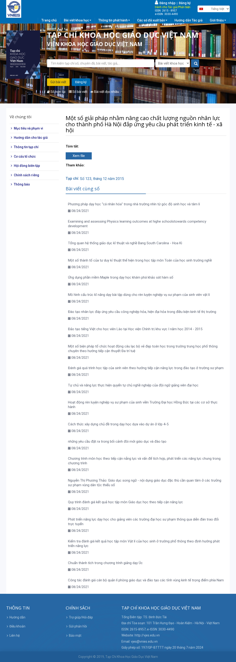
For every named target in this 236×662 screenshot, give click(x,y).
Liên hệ (14, 635)
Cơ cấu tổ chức (25, 156)
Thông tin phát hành (113, 20)
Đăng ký (185, 3)
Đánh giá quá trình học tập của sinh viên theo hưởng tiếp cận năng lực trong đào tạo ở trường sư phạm (146, 368)
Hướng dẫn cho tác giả (31, 137)
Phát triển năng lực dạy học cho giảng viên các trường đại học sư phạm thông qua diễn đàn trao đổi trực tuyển (143, 521)
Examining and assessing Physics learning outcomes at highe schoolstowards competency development (137, 223)
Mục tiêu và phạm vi (28, 128)
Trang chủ (49, 20)
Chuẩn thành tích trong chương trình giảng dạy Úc (105, 563)
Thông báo (22, 184)
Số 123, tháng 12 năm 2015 (102, 179)
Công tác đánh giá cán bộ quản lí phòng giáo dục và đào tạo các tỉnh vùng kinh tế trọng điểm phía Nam (146, 580)
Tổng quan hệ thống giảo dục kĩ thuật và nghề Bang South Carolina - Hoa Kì (125, 243)
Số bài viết (79, 92)
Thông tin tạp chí (26, 147)
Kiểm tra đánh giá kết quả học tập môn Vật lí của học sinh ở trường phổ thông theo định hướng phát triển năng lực (144, 543)
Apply (195, 63)
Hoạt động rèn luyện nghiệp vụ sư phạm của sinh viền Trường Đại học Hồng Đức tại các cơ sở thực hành (143, 404)
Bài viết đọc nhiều (106, 92)
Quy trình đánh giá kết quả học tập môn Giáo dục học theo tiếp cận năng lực (125, 502)
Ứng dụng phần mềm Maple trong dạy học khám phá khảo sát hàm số (120, 277)
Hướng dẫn (17, 617)
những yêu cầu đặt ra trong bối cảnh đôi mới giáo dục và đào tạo (117, 441)
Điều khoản (17, 626)
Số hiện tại (57, 92)
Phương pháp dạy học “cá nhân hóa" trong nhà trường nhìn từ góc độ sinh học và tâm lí (134, 204)
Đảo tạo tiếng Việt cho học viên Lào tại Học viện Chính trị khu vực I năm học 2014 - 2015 (135, 329)
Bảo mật (75, 635)
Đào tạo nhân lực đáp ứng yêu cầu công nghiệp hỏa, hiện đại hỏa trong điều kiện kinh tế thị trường (142, 312)
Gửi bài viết (58, 82)
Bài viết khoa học (76, 20)
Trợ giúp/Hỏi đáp (81, 617)
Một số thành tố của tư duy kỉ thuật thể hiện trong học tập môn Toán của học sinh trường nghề (140, 260)
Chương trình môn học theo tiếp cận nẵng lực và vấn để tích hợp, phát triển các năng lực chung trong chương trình (144, 460)
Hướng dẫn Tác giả (188, 20)
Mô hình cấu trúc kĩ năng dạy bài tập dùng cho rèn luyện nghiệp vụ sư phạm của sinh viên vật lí (139, 295)
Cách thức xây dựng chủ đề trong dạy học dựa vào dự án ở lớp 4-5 (118, 424)
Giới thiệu (217, 20)
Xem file (79, 156)
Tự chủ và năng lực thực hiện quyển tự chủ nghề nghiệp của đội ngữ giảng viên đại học (133, 385)
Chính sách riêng (26, 175)
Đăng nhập (166, 3)
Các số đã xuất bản (151, 20)
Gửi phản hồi (78, 626)
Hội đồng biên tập (27, 166)
